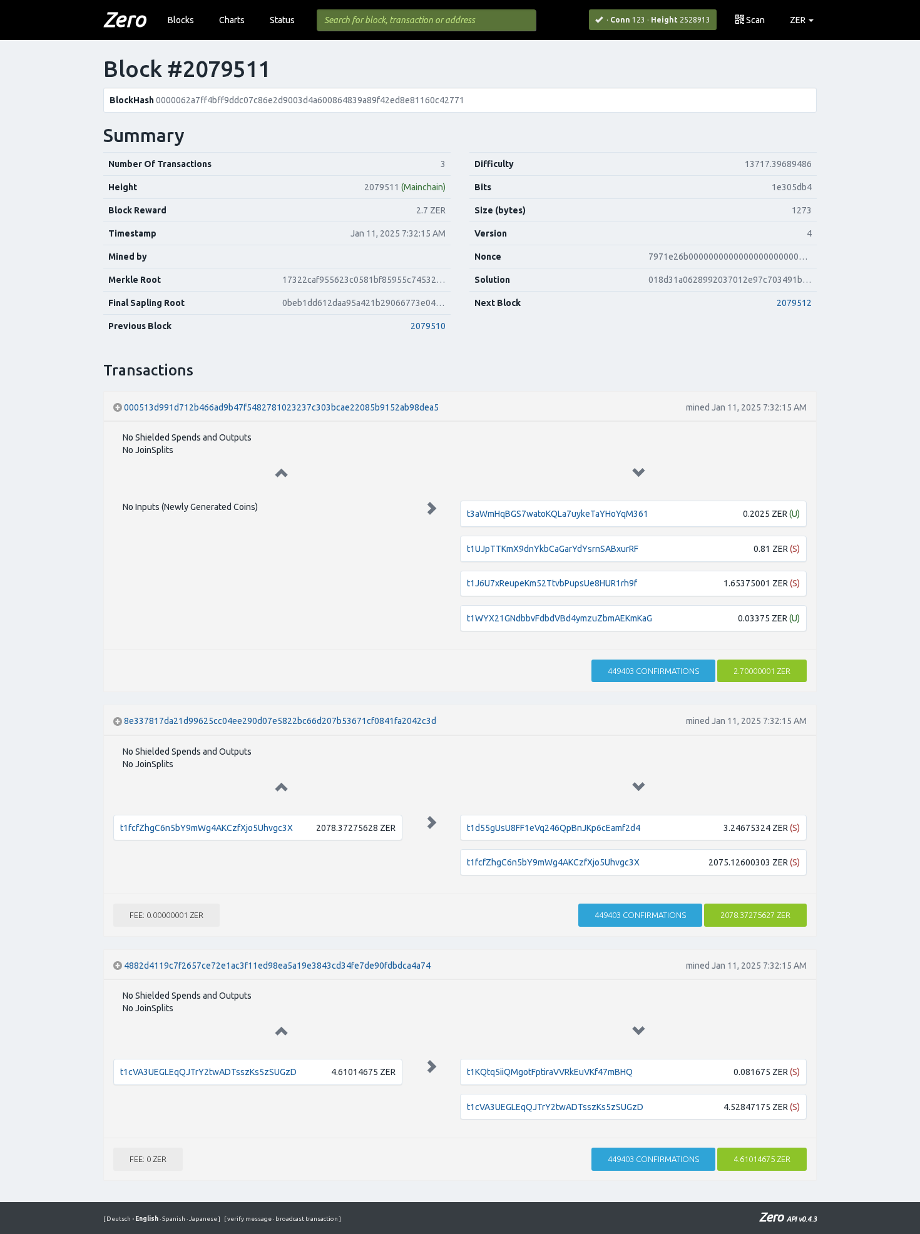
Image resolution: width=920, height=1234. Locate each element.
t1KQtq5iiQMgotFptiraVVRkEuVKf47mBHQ (550, 1072)
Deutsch (119, 1218)
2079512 (794, 303)
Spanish (173, 1218)
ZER (798, 20)
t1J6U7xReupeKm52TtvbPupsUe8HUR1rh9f (552, 583)
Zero (124, 19)
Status (282, 20)
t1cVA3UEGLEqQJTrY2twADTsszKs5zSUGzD (208, 1072)
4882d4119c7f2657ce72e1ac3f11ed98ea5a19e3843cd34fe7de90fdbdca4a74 (277, 966)
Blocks (181, 20)
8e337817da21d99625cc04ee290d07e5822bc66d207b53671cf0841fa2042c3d (280, 721)
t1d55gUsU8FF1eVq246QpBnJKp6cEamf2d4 (553, 828)
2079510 (428, 326)
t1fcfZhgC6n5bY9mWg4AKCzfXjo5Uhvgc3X (206, 828)
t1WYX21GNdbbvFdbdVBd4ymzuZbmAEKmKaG (559, 618)
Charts (232, 20)
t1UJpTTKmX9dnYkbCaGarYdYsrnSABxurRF (552, 549)
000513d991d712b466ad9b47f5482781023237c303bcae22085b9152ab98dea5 (281, 407)
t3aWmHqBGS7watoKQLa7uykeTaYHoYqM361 (557, 514)
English (146, 1218)
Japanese (202, 1218)
